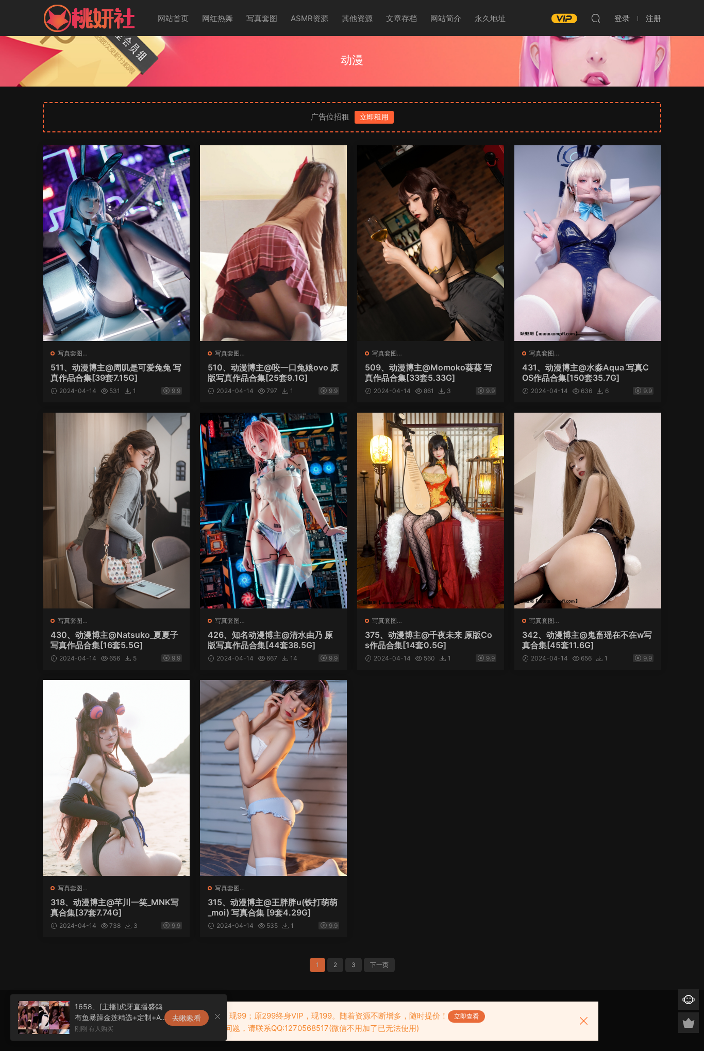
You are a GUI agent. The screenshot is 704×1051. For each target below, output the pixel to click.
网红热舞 (217, 18)
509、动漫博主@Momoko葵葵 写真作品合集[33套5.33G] (428, 372)
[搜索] (596, 18)
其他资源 (357, 18)
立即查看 (466, 1016)
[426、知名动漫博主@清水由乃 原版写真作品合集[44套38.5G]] (273, 510)
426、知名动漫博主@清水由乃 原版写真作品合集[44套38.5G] (270, 640)
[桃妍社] (89, 18)
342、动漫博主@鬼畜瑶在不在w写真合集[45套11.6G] (587, 640)
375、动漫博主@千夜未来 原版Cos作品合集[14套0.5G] (428, 640)
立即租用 (374, 116)
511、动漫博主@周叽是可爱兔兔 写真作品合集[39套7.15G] (116, 372)
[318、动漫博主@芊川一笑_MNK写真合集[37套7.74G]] (116, 778)
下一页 (379, 965)
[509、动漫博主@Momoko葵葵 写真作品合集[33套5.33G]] (430, 243)
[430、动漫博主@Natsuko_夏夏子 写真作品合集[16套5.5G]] (116, 510)
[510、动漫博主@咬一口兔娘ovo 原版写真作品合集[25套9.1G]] (273, 243)
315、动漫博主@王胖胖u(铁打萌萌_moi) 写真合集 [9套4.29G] (273, 907)
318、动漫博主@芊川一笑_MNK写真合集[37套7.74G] (115, 907)
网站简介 (445, 18)
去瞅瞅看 (186, 1017)
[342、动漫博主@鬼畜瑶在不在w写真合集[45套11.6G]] (587, 510)
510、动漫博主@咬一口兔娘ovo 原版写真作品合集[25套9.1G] (273, 372)
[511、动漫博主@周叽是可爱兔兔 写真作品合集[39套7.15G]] (116, 243)
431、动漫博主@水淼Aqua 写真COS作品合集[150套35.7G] (585, 372)
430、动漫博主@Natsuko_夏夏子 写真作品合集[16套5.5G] (114, 640)
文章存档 (401, 18)
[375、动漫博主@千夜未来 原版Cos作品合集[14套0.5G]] (430, 510)
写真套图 (261, 18)
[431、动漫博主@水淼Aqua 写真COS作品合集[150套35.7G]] (587, 243)
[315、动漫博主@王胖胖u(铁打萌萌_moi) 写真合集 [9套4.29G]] (273, 778)
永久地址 (490, 18)
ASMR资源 (309, 18)
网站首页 (173, 18)
